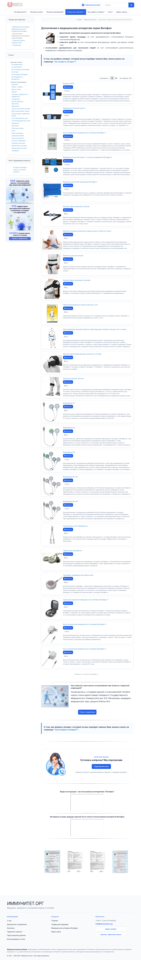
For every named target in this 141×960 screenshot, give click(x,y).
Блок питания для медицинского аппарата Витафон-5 (84, 624)
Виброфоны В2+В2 (70, 501)
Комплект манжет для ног (73, 378)
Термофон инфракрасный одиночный (78, 575)
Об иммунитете (20, 12)
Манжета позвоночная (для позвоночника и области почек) (87, 231)
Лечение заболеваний (54, 12)
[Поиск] (131, 5)
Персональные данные (16, 935)
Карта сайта (56, 932)
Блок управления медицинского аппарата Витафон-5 (84, 133)
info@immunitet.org (104, 924)
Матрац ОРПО (68, 83)
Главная (79, 19)
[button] (91, 5)
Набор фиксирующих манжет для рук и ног (80, 305)
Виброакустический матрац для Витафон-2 (80, 182)
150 (125, 78)
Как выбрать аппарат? (96, 12)
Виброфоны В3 (69, 452)
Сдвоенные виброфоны (72, 550)
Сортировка (104, 78)
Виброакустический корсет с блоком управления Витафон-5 (87, 157)
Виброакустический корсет (74, 108)
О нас (110, 12)
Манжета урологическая (73, 256)
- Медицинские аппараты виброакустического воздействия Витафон (21, 29)
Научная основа (36, 12)
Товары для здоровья (75, 12)
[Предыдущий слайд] (44, 866)
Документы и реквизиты (17, 924)
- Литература (16, 45)
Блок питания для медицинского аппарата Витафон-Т (84, 649)
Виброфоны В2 (69, 428)
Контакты (11, 928)
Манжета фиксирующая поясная (76, 206)
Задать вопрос (111, 929)
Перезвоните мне (101, 766)
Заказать (69, 87)
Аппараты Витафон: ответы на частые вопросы (20, 170)
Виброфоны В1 (69, 403)
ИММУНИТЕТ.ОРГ (25, 903)
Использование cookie (16, 939)
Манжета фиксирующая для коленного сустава (82, 354)
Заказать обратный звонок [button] (110, 934)
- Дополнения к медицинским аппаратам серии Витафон (20, 36)
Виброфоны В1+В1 (70, 477)
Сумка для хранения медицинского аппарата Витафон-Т (86, 600)
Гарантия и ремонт (14, 932)
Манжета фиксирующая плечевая (76, 280)
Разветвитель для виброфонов (75, 526)
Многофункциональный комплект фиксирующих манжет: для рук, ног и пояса (94, 329)
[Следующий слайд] (128, 866)
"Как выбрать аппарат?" (65, 61)
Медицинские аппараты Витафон (64, 928)
